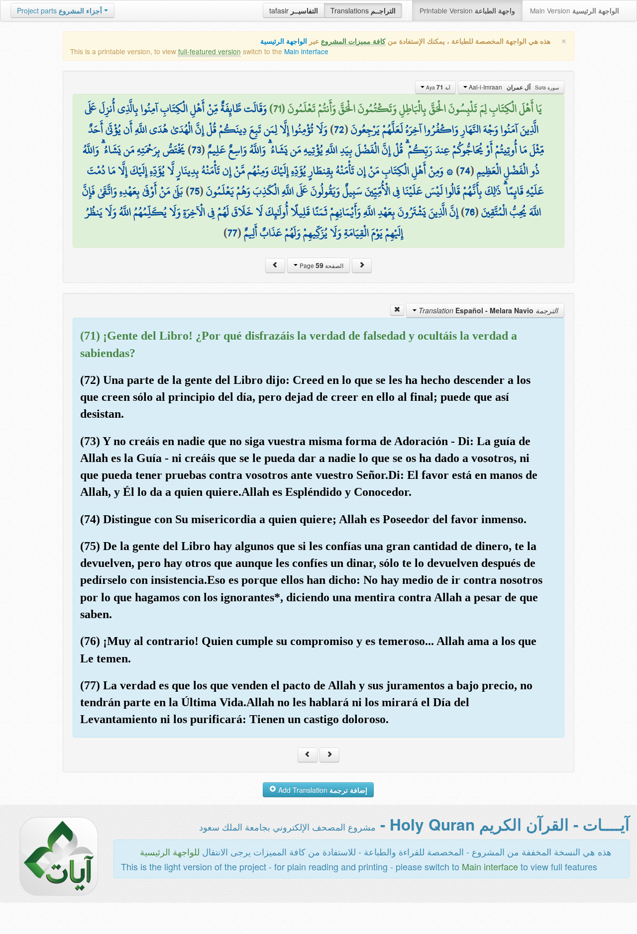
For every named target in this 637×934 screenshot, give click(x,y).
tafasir (293, 10)
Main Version (574, 10)
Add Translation (321, 790)
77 (232, 233)
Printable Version (467, 10)
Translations (363, 10)
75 (195, 191)
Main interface (306, 51)
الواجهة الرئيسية (283, 41)
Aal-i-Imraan (513, 87)
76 (470, 212)
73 (196, 150)
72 (339, 129)
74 (465, 171)
